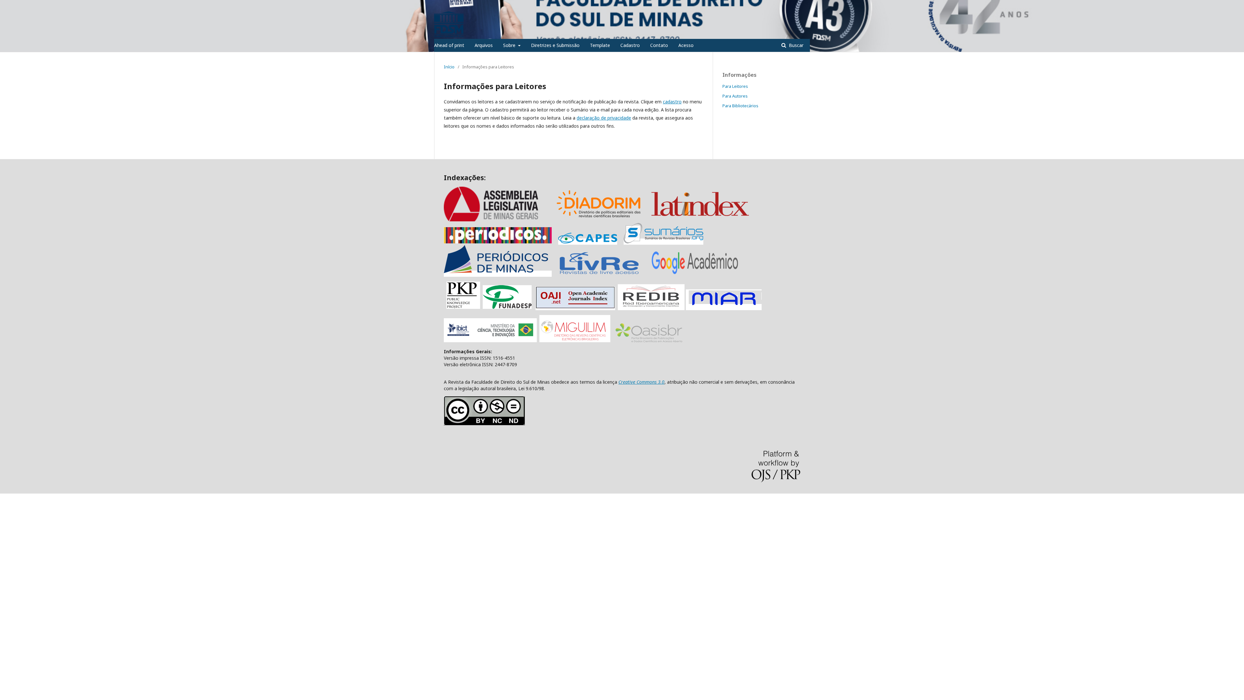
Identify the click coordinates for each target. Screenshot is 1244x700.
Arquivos (484, 45)
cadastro (672, 102)
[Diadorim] (599, 219)
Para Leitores (735, 86)
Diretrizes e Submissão (555, 45)
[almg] (499, 219)
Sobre (510, 45)
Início (449, 67)
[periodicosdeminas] (498, 274)
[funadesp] (507, 307)
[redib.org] (651, 307)
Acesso (686, 45)
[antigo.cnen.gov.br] (599, 274)
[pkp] (463, 307)
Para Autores (735, 96)
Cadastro (630, 45)
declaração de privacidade (604, 118)
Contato (659, 45)
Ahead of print (449, 45)
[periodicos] (498, 242)
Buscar (795, 45)
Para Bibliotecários (740, 106)
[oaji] (575, 307)
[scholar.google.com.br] (694, 274)
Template (600, 45)
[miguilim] (574, 340)
